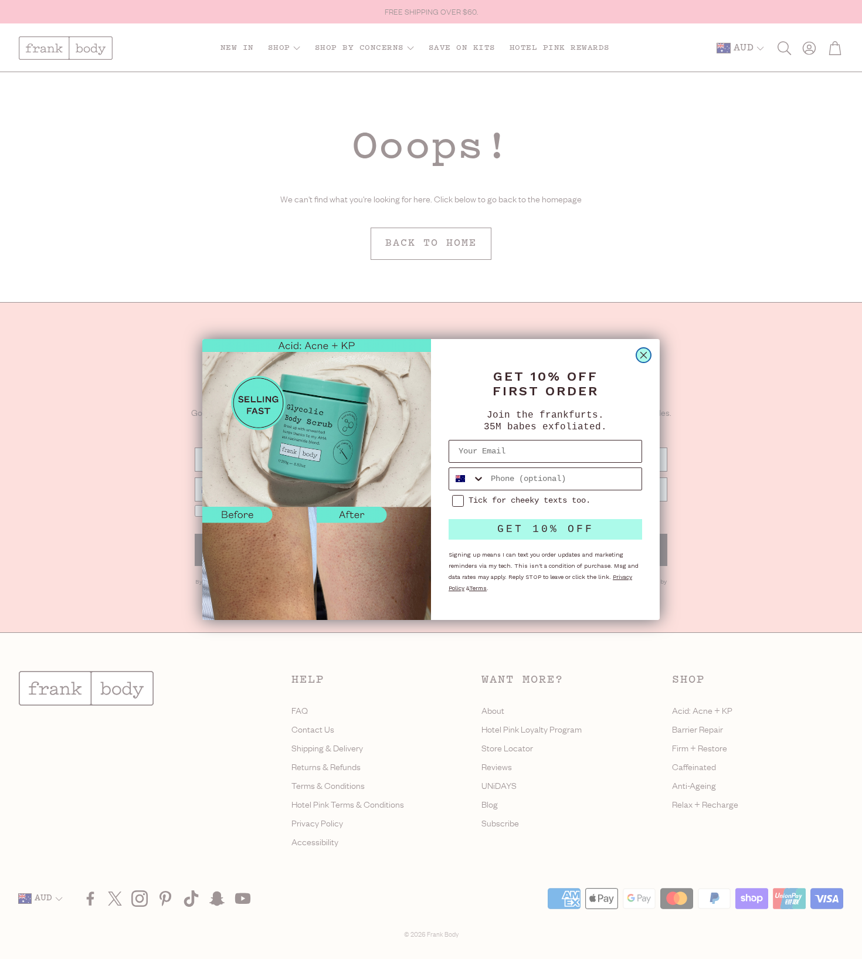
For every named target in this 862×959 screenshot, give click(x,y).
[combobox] (467, 479)
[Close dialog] (643, 355)
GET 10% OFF (545, 529)
